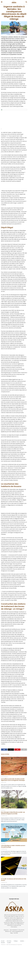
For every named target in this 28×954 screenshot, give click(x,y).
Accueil (2, 941)
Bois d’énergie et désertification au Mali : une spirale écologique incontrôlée (13, 812)
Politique (16, 941)
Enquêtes (3, 810)
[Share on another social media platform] (24, 749)
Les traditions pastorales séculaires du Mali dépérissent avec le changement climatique (13, 779)
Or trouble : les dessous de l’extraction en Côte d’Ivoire (13, 879)
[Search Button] (26, 2)
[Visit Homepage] (13, 2)
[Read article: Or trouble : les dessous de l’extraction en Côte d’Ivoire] (14, 866)
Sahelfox (22, 941)
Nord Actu (9, 941)
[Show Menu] (1, 2)
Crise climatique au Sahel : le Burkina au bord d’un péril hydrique (13, 846)
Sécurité (3, 942)
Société (9, 942)
